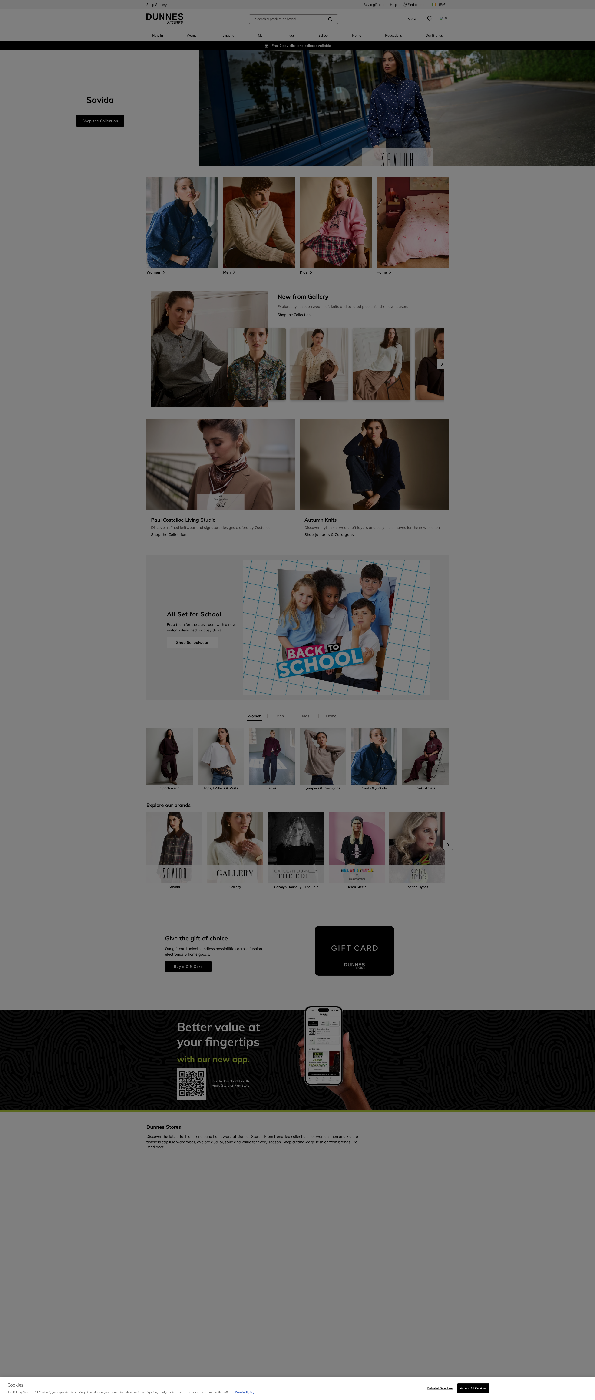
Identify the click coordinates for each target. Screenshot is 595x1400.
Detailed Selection (440, 1388)
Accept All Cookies (473, 1388)
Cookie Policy (244, 1392)
